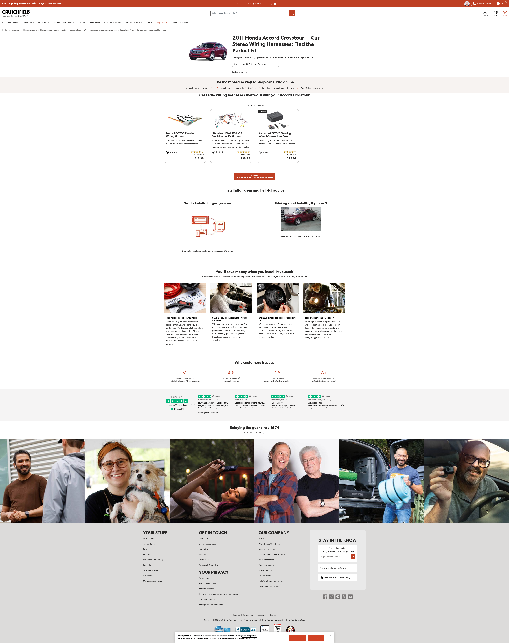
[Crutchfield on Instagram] (331, 597)
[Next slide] (271, 4)
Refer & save (148, 555)
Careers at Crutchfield (209, 565)
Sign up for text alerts (335, 568)
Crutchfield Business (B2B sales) (273, 555)
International (204, 549)
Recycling (147, 565)
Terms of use (248, 615)
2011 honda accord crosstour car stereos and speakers (106, 30)
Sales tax (236, 615)
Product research (266, 560)
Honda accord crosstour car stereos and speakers (60, 30)
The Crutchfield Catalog (269, 586)
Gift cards (147, 576)
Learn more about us (253, 433)
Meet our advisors (267, 549)
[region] (254, 481)
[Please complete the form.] (353, 556)
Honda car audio (30, 30)
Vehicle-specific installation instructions (238, 88)
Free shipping (32, 3)
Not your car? (238, 72)
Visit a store (204, 560)
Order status (148, 539)
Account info (149, 544)
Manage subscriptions (153, 581)
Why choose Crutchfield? (270, 544)
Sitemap (273, 615)
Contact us (204, 539)
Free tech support (267, 565)
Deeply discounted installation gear (278, 88)
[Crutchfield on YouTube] (350, 597)
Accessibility (261, 615)
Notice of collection (208, 599)
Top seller (262, 112)
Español (202, 555)
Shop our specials (151, 571)
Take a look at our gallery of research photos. (301, 236)
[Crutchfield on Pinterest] (337, 597)
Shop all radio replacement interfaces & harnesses (254, 176)
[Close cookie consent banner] (331, 635)
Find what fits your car (11, 30)
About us (263, 539)
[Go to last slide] (237, 4)
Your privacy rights (207, 584)
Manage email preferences (211, 605)
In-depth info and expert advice (200, 88)
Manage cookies (206, 589)
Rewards (147, 549)
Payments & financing (153, 560)
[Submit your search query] (292, 13)
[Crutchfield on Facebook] (325, 597)
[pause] (275, 3)
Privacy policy (205, 578)
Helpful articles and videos (271, 581)
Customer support (207, 544)
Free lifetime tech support (254, 4)
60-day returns (265, 571)
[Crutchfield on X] (344, 597)
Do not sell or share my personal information (218, 594)
